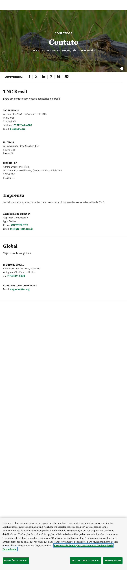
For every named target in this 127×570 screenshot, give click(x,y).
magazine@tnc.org (20, 289)
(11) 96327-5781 (19, 225)
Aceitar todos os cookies (85, 560)
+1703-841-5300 (16, 275)
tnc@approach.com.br (21, 228)
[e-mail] (67, 77)
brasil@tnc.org (17, 128)
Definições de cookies (15, 560)
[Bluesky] (58, 77)
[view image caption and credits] (122, 67)
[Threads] (51, 77)
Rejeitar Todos (113, 560)
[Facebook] (29, 77)
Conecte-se (63, 33)
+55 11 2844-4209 (22, 125)
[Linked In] (43, 77)
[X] (36, 77)
